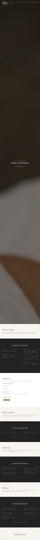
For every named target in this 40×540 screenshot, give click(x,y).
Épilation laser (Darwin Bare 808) (8, 385)
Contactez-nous (20, 393)
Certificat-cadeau (34, 2)
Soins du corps (10, 3)
